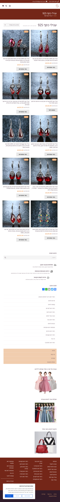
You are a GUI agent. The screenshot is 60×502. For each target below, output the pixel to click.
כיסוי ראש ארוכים (50, 331)
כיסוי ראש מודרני (38, 466)
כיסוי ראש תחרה (24, 474)
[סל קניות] (3, 6)
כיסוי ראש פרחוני (50, 312)
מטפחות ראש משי (9, 470)
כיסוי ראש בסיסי (38, 474)
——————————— (7, 478)
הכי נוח (53, 339)
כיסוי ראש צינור (51, 320)
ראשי (55, 16)
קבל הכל (9, 496)
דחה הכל (17, 496)
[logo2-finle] (57, 5)
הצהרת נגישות (10, 481)
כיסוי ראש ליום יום (50, 308)
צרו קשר (53, 354)
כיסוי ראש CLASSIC (50, 342)
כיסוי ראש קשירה (23, 471)
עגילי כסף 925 (53, 477)
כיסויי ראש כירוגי (24, 476)
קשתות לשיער (51, 304)
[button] (10, 6)
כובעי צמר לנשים (50, 316)
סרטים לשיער (51, 301)
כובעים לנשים (51, 323)
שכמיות (55, 461)
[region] (19, 491)
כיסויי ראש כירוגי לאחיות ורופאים (47, 297)
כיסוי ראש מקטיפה (50, 335)
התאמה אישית (27, 496)
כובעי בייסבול (53, 464)
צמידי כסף (54, 480)
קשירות (53, 358)
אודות (53, 350)
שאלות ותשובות (51, 362)
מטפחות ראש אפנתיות (49, 327)
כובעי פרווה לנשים (52, 467)
